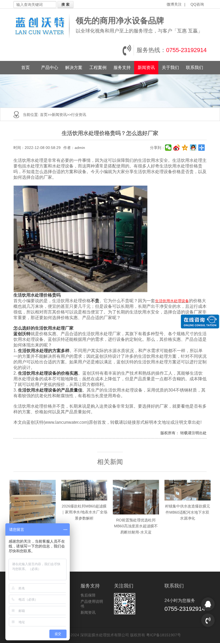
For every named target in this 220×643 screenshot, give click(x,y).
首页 (25, 67)
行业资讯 (78, 114)
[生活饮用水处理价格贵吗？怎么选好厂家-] (43, 26)
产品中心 (49, 67)
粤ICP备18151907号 (163, 635)
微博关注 (174, 4)
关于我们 (170, 67)
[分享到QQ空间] (185, 147)
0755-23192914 (186, 50)
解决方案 (73, 67)
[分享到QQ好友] (193, 147)
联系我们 (194, 67)
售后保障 (88, 595)
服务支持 (122, 67)
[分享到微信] (168, 147)
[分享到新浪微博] (176, 147)
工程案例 (98, 67)
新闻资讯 (146, 67)
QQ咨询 (197, 4)
